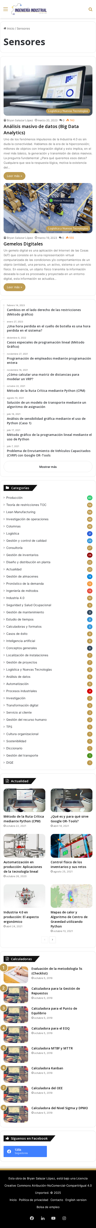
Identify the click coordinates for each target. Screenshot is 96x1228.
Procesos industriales (21, 691)
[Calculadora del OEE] (16, 1094)
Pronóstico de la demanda (25, 583)
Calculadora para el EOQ (50, 1028)
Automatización (17, 684)
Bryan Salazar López (20, 120)
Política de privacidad (33, 1200)
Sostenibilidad (16, 741)
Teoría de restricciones (26, 505)
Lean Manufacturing (20, 512)
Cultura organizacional (22, 734)
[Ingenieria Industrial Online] (29, 9)
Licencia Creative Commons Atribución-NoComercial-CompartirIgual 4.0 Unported (48, 1185)
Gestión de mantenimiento (25, 612)
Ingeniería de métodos (22, 591)
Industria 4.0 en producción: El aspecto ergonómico (21, 917)
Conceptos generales (21, 648)
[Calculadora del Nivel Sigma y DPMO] (16, 1114)
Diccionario (14, 748)
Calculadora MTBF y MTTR (52, 1048)
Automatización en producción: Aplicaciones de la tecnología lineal (23, 867)
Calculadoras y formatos (24, 626)
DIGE (9, 762)
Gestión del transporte (22, 755)
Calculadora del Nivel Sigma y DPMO (59, 1108)
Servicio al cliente (19, 712)
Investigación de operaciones (27, 519)
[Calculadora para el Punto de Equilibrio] (16, 1014)
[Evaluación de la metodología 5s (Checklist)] (16, 974)
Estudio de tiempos (19, 619)
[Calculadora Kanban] (16, 1074)
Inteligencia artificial (20, 641)
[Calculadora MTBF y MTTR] (16, 1054)
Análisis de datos (18, 676)
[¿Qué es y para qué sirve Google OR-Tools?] (71, 800)
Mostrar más (48, 467)
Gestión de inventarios (22, 555)
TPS (9, 727)
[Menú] (5, 11)
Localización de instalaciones (27, 655)
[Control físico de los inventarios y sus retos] (71, 846)
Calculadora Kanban (47, 1068)
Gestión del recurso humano (26, 719)
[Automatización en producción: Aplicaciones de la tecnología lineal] (24, 846)
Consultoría (14, 548)
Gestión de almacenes (22, 576)
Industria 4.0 (15, 598)
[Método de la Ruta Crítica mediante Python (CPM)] (24, 800)
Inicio (10, 28)
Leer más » (14, 176)
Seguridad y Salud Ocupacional (28, 605)
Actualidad (13, 569)
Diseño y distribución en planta (28, 562)
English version (76, 1200)
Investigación (15, 698)
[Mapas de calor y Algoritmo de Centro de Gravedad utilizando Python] (71, 896)
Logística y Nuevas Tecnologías (29, 669)
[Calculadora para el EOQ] (16, 1034)
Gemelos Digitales (23, 244)
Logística (12, 533)
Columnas (13, 526)
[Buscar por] (90, 11)
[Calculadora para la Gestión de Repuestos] (16, 994)
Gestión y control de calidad (26, 540)
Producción (14, 497)
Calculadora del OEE (47, 1088)
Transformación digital (22, 705)
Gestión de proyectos (21, 662)
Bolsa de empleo (48, 1207)
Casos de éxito (16, 633)
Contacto (56, 1200)
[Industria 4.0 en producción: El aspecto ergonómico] (24, 896)
